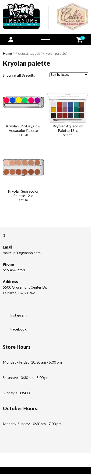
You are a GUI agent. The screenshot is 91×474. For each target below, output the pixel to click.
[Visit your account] (10, 39)
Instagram (18, 315)
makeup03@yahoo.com (22, 252)
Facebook (18, 329)
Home (7, 53)
